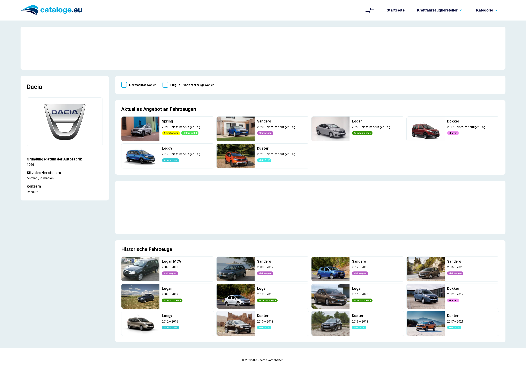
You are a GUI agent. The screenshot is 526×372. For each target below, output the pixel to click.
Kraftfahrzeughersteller (437, 10)
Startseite (396, 10)
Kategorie (484, 10)
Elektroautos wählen (142, 85)
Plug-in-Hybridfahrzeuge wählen (192, 85)
